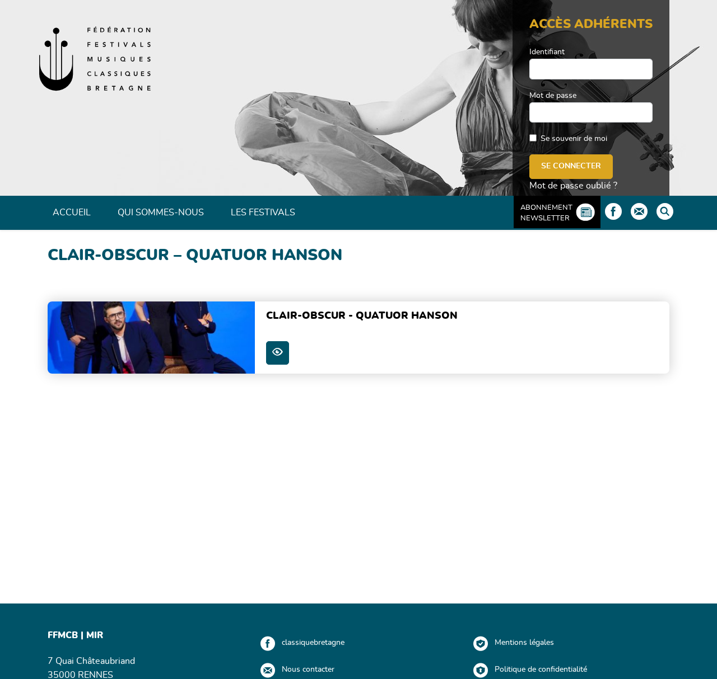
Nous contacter (308, 669)
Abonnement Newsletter (546, 213)
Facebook (613, 211)
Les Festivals (263, 212)
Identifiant (547, 52)
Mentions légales (524, 643)
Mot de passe (552, 96)
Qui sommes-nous (161, 212)
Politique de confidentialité (541, 669)
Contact (639, 211)
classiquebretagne (313, 643)
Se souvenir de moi (574, 139)
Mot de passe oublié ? (573, 185)
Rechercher (665, 211)
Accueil (72, 212)
